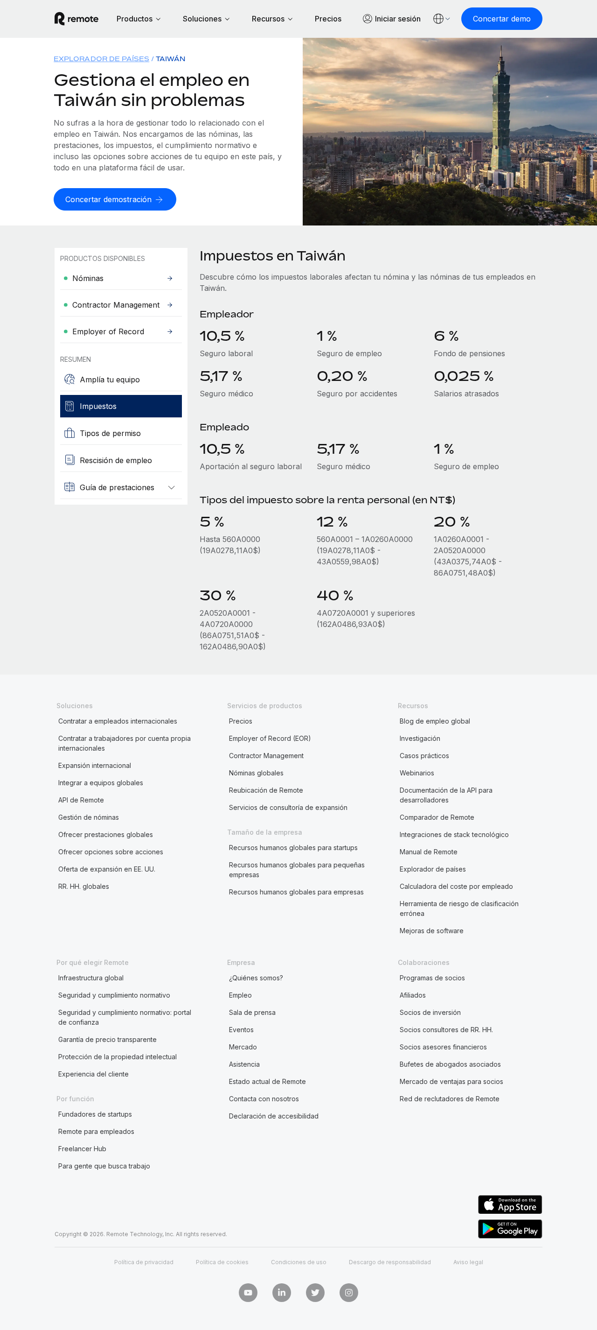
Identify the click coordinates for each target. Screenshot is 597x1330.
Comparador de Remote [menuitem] (437, 817)
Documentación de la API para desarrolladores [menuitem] (446, 795)
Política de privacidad (144, 1262)
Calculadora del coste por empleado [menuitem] (456, 886)
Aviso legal (468, 1262)
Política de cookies (222, 1262)
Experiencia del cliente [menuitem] (93, 1074)
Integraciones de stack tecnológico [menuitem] (454, 834)
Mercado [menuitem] (243, 1047)
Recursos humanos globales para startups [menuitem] (293, 847)
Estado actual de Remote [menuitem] (267, 1081)
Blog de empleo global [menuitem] (435, 721)
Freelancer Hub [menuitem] (82, 1149)
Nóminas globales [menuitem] (256, 773)
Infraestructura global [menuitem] (91, 978)
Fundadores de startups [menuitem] (95, 1114)
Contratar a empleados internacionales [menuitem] (117, 721)
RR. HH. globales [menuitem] (83, 886)
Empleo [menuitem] (240, 995)
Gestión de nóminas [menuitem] (88, 817)
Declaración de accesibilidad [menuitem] (274, 1116)
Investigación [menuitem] (420, 738)
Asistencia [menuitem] (244, 1064)
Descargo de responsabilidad (390, 1262)
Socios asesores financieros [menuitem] (443, 1047)
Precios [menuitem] (240, 721)
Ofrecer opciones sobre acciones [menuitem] (110, 852)
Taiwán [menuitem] (170, 59)
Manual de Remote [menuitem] (429, 852)
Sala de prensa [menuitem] (252, 1012)
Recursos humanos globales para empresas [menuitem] (296, 892)
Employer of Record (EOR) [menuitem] (270, 738)
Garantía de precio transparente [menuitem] (107, 1039)
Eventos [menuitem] (241, 1030)
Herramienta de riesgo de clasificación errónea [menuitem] (459, 908)
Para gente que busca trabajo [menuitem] (104, 1166)
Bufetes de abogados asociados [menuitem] (450, 1064)
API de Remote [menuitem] (81, 800)
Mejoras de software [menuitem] (432, 931)
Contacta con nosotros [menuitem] (264, 1099)
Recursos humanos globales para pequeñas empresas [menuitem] (297, 870)
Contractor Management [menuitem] (266, 756)
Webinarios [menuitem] (417, 773)
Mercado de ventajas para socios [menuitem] (451, 1081)
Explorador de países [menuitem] (101, 59)
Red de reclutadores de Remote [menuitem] (450, 1099)
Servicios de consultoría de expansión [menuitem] (288, 807)
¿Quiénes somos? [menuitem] (256, 978)
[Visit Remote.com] (76, 19)
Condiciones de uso (298, 1262)
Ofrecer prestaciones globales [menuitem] (105, 834)
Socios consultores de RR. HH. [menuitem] (446, 1030)
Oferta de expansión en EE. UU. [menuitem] (106, 869)
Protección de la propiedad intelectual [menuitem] (117, 1057)
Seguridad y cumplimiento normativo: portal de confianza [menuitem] (124, 1017)
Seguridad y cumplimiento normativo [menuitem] (114, 995)
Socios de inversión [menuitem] (430, 1012)
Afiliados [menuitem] (413, 995)
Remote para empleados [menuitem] (96, 1131)
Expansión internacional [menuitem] (94, 765)
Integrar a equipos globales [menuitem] (100, 783)
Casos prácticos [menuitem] (424, 756)
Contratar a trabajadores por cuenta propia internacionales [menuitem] (124, 743)
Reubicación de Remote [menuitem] (266, 790)
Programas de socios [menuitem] (432, 978)
